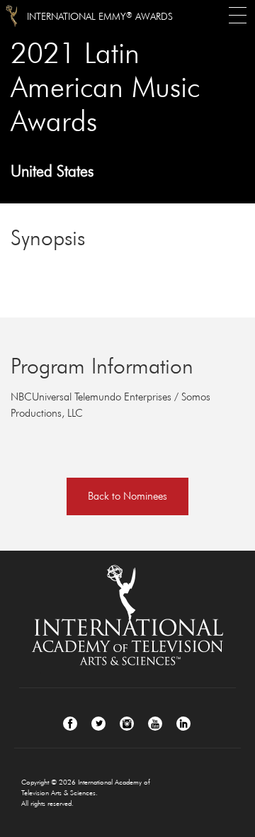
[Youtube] (155, 724)
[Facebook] (70, 724)
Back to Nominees (127, 495)
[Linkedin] (183, 724)
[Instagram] (127, 724)
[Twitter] (98, 724)
